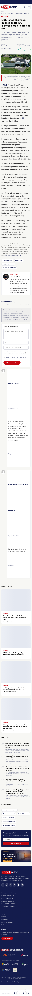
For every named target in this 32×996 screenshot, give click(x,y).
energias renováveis (8, 264)
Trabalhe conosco (6, 925)
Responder (11, 454)
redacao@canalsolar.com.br (12, 255)
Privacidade (4, 919)
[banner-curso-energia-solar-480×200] (16, 856)
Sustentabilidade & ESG (9, 821)
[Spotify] (22, 884)
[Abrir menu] (29, 7)
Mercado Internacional (9, 813)
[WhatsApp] (15, 993)
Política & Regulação (23, 813)
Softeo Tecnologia (15, 982)
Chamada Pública (7, 260)
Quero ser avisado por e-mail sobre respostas (16, 358)
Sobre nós (4, 914)
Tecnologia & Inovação (9, 825)
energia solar (18, 260)
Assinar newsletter (16, 843)
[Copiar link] (28, 993)
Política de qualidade (7, 922)
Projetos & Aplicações (8, 817)
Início (2, 11)
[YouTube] (14, 884)
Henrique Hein (5, 45)
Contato (3, 916)
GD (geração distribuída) (9, 267)
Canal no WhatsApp (23, 49)
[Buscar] (24, 7)
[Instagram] (6, 884)
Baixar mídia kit (7, 938)
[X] (24, 993)
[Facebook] (2, 884)
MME (5, 85)
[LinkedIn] (19, 993)
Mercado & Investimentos (9, 810)
